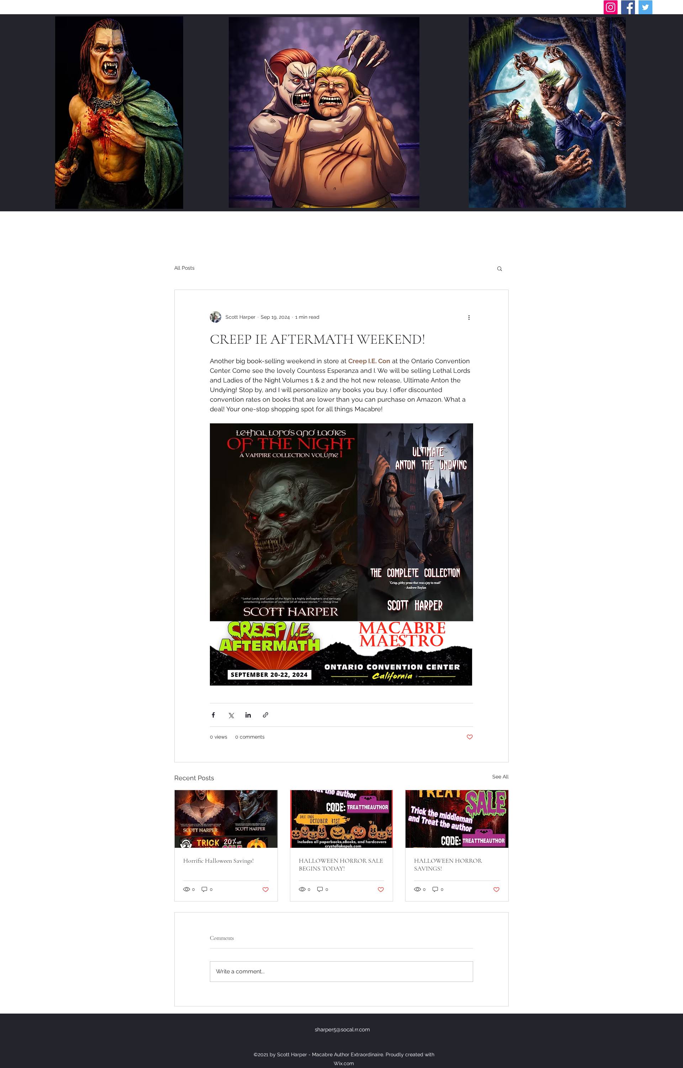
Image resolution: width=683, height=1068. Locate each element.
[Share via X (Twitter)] (230, 715)
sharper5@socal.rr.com (342, 1029)
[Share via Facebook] (213, 715)
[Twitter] (645, 7)
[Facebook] (628, 7)
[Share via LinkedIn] (248, 715)
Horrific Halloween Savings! (218, 861)
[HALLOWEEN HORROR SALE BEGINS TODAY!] (341, 819)
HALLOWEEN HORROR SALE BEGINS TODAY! (341, 864)
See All (500, 776)
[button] (499, 268)
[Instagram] (611, 7)
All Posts (184, 268)
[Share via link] (265, 715)
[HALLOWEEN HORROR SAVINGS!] (457, 819)
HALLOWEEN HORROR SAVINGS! (448, 864)
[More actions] (469, 317)
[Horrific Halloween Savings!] (226, 819)
